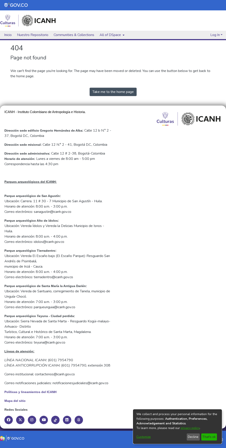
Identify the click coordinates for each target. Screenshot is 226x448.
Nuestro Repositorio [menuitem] (32, 34)
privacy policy (190, 428)
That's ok (209, 437)
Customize (143, 437)
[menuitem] (111, 35)
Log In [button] (215, 34)
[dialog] (177, 427)
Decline (193, 437)
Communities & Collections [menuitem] (74, 34)
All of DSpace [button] (110, 34)
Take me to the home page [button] (113, 91)
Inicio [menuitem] (8, 34)
